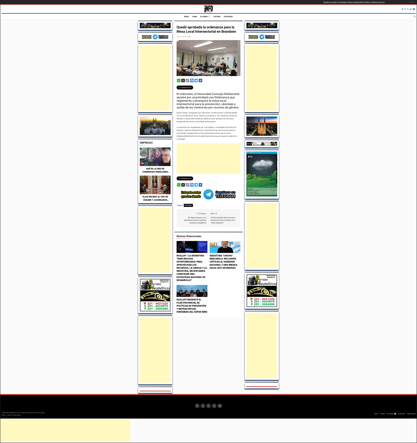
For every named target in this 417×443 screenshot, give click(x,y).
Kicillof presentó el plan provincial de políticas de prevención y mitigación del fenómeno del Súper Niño (192, 305)
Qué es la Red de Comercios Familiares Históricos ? (155, 171)
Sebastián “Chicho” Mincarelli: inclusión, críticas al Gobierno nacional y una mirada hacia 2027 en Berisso (223, 261)
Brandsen (188, 205)
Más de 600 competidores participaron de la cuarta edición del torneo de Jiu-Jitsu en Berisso (346, 2)
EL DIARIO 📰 (205, 17)
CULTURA (216, 17)
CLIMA (194, 17)
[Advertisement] (155, 78)
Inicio (186, 17)
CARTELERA (228, 17)
